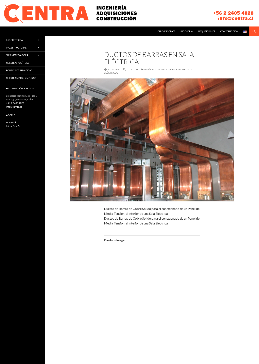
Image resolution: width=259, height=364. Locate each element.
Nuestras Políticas (17, 62)
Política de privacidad (19, 70)
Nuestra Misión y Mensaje (21, 78)
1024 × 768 (132, 69)
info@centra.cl (236, 18)
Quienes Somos (166, 31)
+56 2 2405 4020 (233, 13)
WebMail (11, 122)
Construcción (229, 31)
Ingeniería (186, 31)
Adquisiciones (206, 31)
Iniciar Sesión (13, 126)
